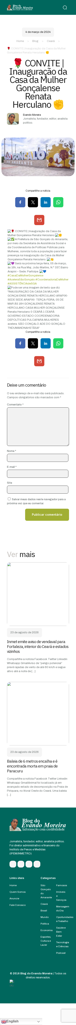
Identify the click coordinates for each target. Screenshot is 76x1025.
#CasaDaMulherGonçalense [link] (25, 275)
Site (9, 482)
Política (45, 923)
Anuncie (14, 898)
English (12, 1021)
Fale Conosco (18, 905)
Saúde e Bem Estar (61, 931)
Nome (11, 451)
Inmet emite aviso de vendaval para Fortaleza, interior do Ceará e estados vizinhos (37, 646)
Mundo (45, 917)
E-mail (11, 466)
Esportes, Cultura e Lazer (46, 941)
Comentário (15, 404)
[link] (38, 594)
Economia (47, 930)
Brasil (44, 910)
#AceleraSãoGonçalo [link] (21, 279)
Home (20, 41)
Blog (35, 41)
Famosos (61, 885)
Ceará (51, 41)
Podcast (60, 953)
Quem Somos (18, 892)
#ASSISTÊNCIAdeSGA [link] (22, 283)
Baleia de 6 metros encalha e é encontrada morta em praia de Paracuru (32, 766)
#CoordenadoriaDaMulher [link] (51, 279)
